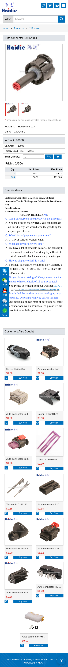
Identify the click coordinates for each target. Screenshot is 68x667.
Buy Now (23, 378)
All (8, 19)
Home (5, 28)
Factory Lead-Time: (14, 151)
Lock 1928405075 (47, 459)
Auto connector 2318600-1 (52, 548)
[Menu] (63, 5)
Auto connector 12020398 (51, 504)
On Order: (9, 146)
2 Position (34, 28)
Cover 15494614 (15, 369)
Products (19, 28)
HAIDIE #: (10, 126)
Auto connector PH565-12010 (38, 636)
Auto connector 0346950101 (22, 414)
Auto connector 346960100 (52, 369)
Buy (49, 156)
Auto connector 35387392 (20, 458)
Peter (4, 274)
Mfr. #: (8, 131)
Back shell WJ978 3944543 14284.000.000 (30, 548)
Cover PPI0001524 (47, 414)
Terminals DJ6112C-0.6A (20, 504)
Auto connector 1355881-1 (21, 592)
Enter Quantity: (12, 156)
